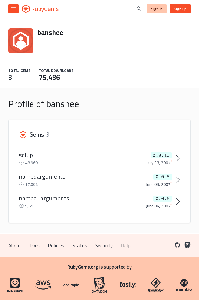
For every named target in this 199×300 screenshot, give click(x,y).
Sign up (180, 9)
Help (126, 245)
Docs (35, 245)
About (14, 245)
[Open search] (139, 8)
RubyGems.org (82, 266)
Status (80, 245)
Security (104, 245)
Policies (56, 245)
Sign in (156, 9)
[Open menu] (13, 8)
